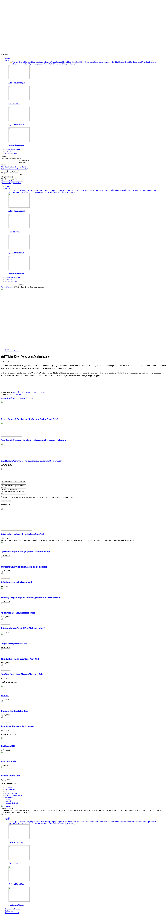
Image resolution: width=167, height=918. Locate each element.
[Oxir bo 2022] (19, 100)
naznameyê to (24, 160)
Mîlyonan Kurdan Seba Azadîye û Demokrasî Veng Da (18, 612)
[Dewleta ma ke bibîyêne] (5, 757)
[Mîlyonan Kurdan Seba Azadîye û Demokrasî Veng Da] (5, 609)
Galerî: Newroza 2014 (8, 746)
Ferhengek (9, 151)
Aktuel (9, 287)
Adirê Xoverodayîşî (17, 83)
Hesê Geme (84, 62)
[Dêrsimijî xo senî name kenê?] (5, 771)
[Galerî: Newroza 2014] (5, 742)
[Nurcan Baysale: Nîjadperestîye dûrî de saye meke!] (5, 722)
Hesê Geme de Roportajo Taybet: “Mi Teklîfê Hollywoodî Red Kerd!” (23, 628)
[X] (11, 383)
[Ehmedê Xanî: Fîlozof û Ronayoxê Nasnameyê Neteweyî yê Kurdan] (5, 670)
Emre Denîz (76, 62)
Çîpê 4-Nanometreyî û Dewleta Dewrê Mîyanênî (16, 582)
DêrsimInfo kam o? (12, 153)
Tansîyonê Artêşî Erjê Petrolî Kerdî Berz (14, 643)
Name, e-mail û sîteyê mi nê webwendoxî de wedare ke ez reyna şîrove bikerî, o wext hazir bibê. (38, 497)
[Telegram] (25, 383)
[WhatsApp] (18, 383)
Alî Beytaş (26, 62)
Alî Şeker (33, 62)
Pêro (10, 62)
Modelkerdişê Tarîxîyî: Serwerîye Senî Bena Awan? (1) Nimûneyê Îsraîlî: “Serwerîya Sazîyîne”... (31, 597)
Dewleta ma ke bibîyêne (8, 761)
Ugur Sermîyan (34, 64)
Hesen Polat (93, 62)
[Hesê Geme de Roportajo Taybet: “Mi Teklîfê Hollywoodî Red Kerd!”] (5, 624)
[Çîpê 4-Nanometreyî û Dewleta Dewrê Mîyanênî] (5, 578)
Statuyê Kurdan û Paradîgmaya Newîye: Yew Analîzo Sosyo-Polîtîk (29, 419)
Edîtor (69, 62)
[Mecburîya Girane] (19, 141)
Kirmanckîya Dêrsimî (12, 149)
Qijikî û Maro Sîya (16, 124)
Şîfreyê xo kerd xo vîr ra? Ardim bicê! (14, 167)
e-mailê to (22, 175)
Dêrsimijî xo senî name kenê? (10, 775)
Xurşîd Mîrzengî (69, 64)
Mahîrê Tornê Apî (143, 62)
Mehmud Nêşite (22, 64)
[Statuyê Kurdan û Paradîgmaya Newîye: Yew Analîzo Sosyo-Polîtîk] (11, 415)
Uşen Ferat (44, 64)
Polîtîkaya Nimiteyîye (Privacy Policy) (14, 169)
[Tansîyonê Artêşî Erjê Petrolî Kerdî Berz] (5, 639)
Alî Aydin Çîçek (17, 62)
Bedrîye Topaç (50, 62)
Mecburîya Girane (16, 145)
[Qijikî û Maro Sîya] (19, 121)
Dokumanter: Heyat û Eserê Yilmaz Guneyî (14, 711)
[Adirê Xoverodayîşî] (19, 79)
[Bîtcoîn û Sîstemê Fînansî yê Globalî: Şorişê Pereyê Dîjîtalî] (5, 655)
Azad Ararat (40, 62)
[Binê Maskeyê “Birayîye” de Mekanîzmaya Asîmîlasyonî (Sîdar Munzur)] (11, 457)
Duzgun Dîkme (61, 62)
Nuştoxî (7, 60)
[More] (32, 383)
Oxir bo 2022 (14, 103)
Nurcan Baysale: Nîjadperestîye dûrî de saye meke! (17, 726)
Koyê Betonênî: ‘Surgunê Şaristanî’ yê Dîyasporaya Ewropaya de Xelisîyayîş (33, 440)
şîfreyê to (22, 163)
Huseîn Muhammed (105, 62)
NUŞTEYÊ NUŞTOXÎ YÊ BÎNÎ (22, 398)
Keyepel (7, 58)
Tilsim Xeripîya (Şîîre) (19, 394)
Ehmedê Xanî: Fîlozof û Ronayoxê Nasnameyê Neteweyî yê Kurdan (22, 674)
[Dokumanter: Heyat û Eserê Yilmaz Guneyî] (5, 707)
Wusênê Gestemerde (55, 64)
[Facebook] (4, 383)
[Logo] (6, 183)
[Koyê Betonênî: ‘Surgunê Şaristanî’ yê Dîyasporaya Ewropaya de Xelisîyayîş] (11, 436)
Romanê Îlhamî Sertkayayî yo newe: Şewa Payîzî (29, 392)
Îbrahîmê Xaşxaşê (118, 62)
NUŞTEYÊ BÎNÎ (6, 398)
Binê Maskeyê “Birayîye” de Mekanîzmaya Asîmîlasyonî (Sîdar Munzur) (31, 461)
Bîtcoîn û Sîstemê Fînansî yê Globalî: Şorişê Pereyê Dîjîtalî (20, 658)
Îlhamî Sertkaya (131, 62)
